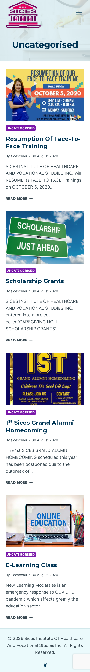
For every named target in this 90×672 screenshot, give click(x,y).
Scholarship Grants (35, 280)
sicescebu (19, 156)
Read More (19, 198)
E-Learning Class (31, 565)
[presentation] (45, 95)
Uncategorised (21, 128)
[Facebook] (45, 665)
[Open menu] (78, 14)
